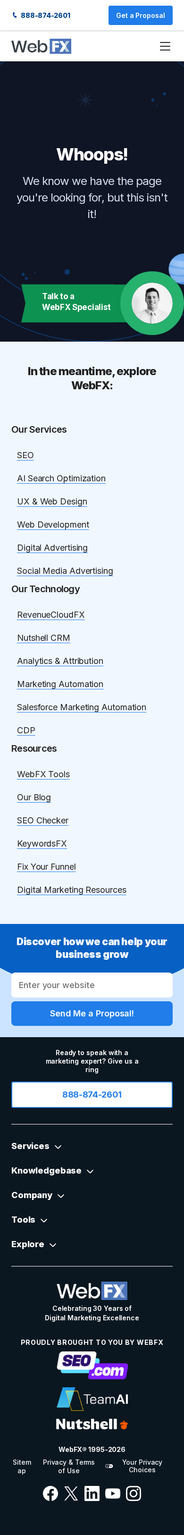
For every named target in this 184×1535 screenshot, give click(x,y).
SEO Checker (42, 820)
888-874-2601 (45, 15)
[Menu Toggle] (165, 46)
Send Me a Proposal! (92, 1013)
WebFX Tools (43, 774)
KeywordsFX (42, 843)
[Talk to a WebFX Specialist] (152, 303)
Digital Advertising (52, 548)
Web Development (53, 524)
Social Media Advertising (65, 571)
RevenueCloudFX (51, 615)
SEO (25, 455)
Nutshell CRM (43, 638)
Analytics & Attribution (60, 661)
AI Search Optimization (61, 478)
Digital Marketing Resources (71, 890)
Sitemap (22, 1466)
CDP (26, 730)
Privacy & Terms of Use (69, 1466)
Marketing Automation (60, 684)
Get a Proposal (140, 15)
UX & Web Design (52, 501)
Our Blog (34, 797)
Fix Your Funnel (46, 867)
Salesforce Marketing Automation (81, 707)
